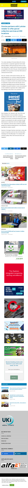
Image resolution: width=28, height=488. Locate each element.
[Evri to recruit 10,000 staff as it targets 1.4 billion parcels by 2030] (14, 220)
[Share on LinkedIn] (8, 40)
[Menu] (2, 5)
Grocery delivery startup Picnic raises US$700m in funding (8, 157)
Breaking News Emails (6, 443)
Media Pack (3, 440)
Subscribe (24, 1)
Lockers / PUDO (6, 23)
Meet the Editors (4, 438)
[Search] (26, 5)
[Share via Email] (24, 40)
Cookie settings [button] (5, 485)
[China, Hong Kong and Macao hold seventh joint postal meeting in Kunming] (5, 389)
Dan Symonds (8, 36)
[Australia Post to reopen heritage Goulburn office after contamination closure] (5, 396)
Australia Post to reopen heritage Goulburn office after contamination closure (17, 396)
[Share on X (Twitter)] (13, 40)
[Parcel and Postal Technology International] (14, 5)
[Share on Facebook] (18, 40)
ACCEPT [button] (11, 485)
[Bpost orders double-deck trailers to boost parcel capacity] (14, 197)
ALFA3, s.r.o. (14, 468)
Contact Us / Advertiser (6, 435)
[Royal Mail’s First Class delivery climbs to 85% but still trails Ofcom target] (14, 174)
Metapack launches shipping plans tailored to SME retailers (20, 157)
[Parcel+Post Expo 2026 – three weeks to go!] (5, 404)
